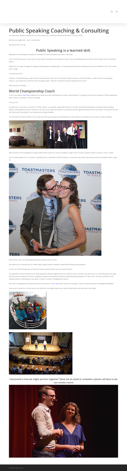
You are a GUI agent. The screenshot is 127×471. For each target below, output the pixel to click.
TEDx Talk (54, 284)
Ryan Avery (26, 95)
